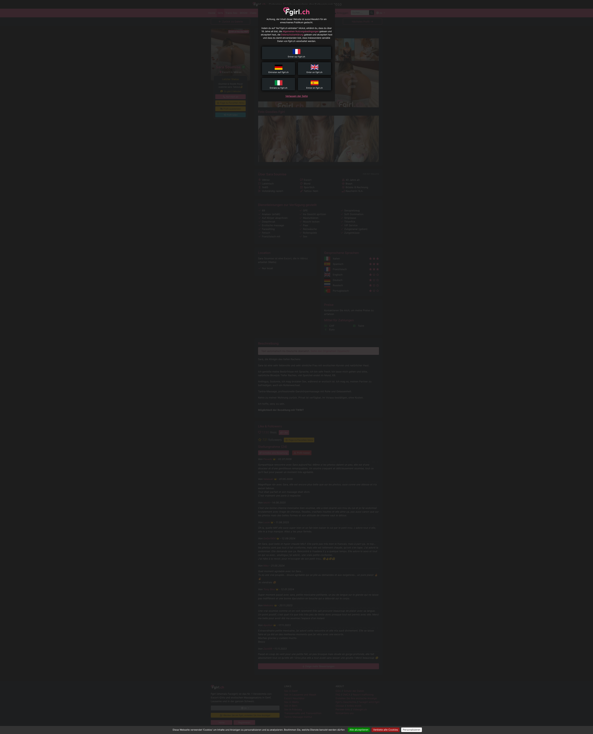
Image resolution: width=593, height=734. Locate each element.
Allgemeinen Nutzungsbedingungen (301, 31)
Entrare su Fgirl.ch (278, 88)
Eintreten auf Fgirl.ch (278, 72)
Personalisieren (411, 729)
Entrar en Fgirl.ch (314, 88)
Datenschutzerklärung (292, 34)
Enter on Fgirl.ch (314, 72)
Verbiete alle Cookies (385, 729)
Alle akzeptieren (358, 729)
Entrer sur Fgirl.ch (296, 56)
